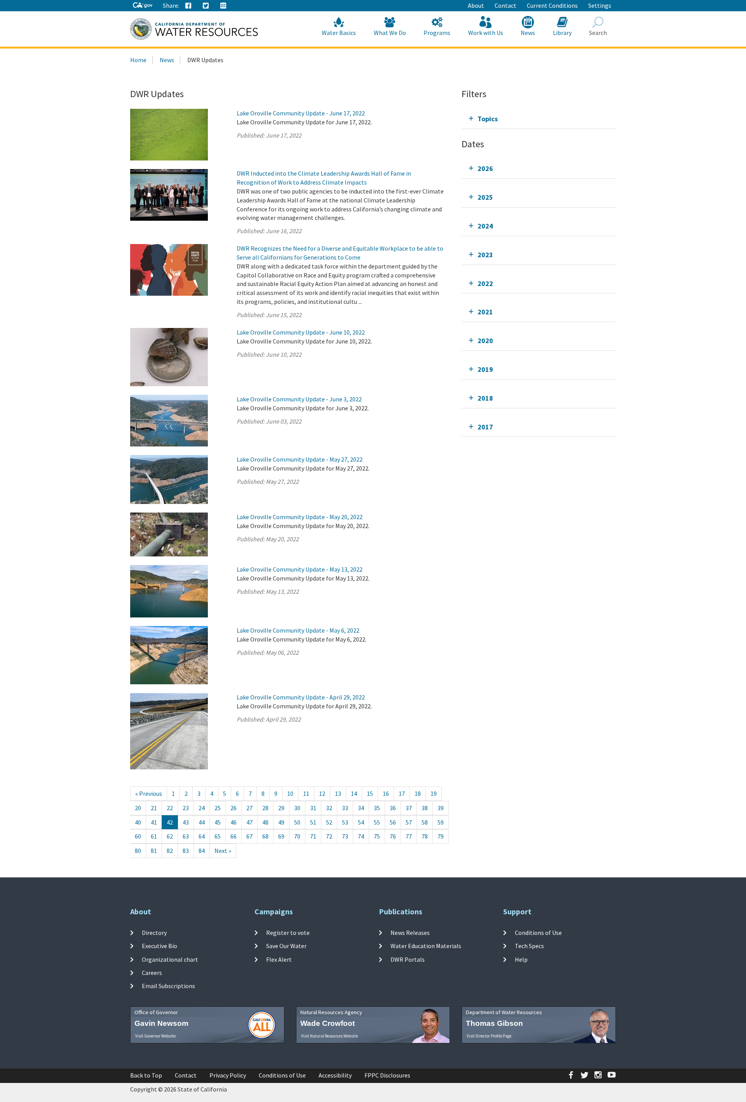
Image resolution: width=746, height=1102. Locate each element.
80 (138, 850)
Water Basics (339, 33)
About (476, 5)
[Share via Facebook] (188, 5)
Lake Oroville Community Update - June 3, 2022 (299, 399)
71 (313, 836)
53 (345, 822)
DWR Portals (407, 959)
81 (154, 850)
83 (186, 850)
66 (233, 836)
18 (418, 793)
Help (521, 959)
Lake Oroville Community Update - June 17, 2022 (301, 113)
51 (313, 822)
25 (217, 808)
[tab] (539, 119)
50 (297, 822)
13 (338, 793)
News (528, 33)
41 (154, 822)
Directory (154, 932)
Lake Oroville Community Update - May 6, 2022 (298, 630)
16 (386, 793)
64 (202, 836)
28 (265, 808)
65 (217, 836)
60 (138, 836)
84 (202, 850)
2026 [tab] (485, 168)
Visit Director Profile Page (489, 1036)
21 (154, 808)
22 (170, 808)
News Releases (410, 932)
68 (265, 836)
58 (425, 822)
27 (249, 808)
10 (290, 793)
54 (361, 822)
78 (425, 836)
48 (265, 822)
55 (377, 822)
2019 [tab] (485, 369)
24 (202, 808)
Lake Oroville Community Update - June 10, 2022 (301, 332)
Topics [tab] (488, 118)
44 (202, 822)
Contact (505, 5)
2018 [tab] (485, 398)
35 (377, 808)
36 (393, 808)
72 (329, 836)
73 (345, 836)
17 (402, 793)
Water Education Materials (425, 946)
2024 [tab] (485, 225)
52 (329, 822)
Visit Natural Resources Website (329, 1036)
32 (329, 808)
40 (138, 822)
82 (170, 850)
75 (377, 836)
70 (297, 836)
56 (393, 822)
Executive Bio (159, 946)
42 (170, 822)
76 (393, 836)
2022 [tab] (485, 283)
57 (409, 822)
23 (186, 808)
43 (186, 822)
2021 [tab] (485, 311)
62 (170, 836)
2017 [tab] (485, 426)
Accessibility (335, 1075)
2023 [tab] (485, 254)
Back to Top (146, 1075)
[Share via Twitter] (205, 5)
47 (249, 822)
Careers (152, 972)
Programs (437, 33)
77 (409, 836)
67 (249, 836)
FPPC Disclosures (387, 1075)
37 (409, 808)
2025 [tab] (485, 197)
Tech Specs (529, 946)
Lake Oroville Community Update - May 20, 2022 (300, 517)
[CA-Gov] (142, 5)
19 (434, 793)
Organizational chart (170, 959)
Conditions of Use (538, 932)
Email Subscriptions (168, 986)
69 (281, 836)
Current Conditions (552, 5)
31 (313, 808)
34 (361, 808)
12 (322, 793)
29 (281, 808)
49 (281, 822)
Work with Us (485, 33)
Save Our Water (286, 946)
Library (562, 33)
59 (440, 822)
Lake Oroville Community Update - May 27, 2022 (300, 459)
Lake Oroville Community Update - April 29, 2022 (301, 697)
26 (233, 808)
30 (297, 808)
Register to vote (288, 932)
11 (306, 793)
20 (138, 808)
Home (138, 60)
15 (370, 793)
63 (186, 836)
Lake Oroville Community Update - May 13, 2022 (300, 569)
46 (233, 822)
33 (345, 808)
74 (361, 836)
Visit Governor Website (155, 1036)
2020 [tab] (485, 340)
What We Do (390, 33)
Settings (599, 5)
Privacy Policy (227, 1075)
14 (354, 793)
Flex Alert (279, 959)
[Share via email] (223, 5)
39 (440, 808)
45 (217, 822)
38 (425, 808)
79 (440, 836)
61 (154, 836)
